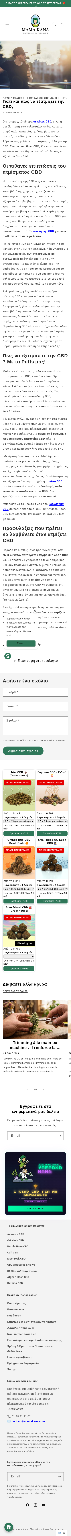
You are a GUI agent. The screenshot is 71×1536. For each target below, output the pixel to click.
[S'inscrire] (60, 1136)
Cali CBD (12, 1252)
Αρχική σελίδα (12, 97)
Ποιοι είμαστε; (16, 1303)
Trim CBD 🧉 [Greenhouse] (19, 774)
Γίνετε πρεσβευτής (19, 1356)
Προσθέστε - (19, 833)
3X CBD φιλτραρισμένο (22, 1270)
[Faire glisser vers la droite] (44, 1089)
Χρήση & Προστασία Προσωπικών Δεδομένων (30, 1348)
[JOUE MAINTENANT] (35, 1183)
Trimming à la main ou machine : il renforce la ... (35, 1045)
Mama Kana (22, 1529)
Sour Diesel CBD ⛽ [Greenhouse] (19, 909)
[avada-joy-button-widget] (8, 1527)
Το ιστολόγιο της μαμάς (41, 97)
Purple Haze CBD (18, 1246)
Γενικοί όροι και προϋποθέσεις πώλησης (34, 1340)
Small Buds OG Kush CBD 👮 (52, 841)
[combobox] (61, 1533)
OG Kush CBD (15, 1240)
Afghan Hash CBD (18, 1277)
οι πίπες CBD (42, 121)
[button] (7, 24)
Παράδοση (14, 1315)
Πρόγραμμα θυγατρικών (23, 1363)
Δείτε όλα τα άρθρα (15, 990)
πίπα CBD (56, 481)
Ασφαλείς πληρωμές (20, 1327)
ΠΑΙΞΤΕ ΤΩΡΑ (36, 1208)
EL (64, 1533)
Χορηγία (12, 1369)
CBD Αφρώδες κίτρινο (21, 1264)
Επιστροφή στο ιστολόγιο (38, 661)
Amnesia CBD (15, 1234)
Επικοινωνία (15, 1309)
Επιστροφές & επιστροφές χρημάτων (31, 1321)
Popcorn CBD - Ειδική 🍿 (52, 774)
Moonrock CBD (16, 1258)
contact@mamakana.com (28, 1421)
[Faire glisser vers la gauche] (27, 1089)
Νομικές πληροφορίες (21, 1333)
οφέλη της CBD (43, 231)
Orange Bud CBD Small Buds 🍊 (18, 841)
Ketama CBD (15, 1283)
